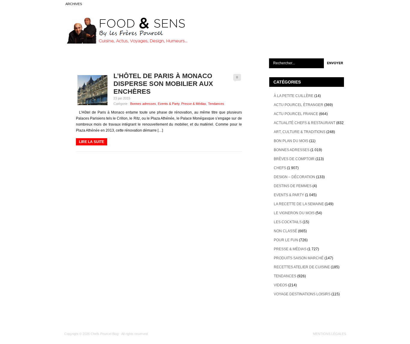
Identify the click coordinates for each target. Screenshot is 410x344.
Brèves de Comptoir (294, 159)
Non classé (285, 231)
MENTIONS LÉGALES (329, 334)
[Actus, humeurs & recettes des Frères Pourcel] (126, 42)
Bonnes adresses (143, 103)
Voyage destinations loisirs (302, 294)
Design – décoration (294, 177)
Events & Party (168, 103)
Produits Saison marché (299, 258)
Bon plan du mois (291, 141)
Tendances (216, 103)
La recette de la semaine (299, 204)
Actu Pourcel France (296, 114)
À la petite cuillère (293, 96)
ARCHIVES (73, 4)
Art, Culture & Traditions (299, 132)
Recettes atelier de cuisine (302, 267)
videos (280, 285)
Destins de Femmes (293, 186)
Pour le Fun (286, 240)
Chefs (280, 168)
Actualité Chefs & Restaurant (304, 123)
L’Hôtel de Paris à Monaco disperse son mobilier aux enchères (163, 83)
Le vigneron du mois (294, 213)
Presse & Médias (193, 103)
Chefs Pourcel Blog (105, 334)
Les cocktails (288, 222)
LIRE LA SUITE (91, 142)
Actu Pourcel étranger (298, 105)
